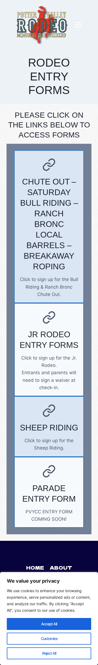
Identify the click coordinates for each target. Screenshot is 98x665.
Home (35, 567)
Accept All (49, 624)
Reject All (49, 653)
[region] (49, 618)
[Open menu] (78, 25)
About (61, 567)
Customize (49, 638)
